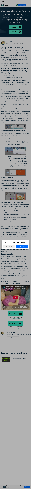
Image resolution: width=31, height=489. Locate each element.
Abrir (22, 246)
